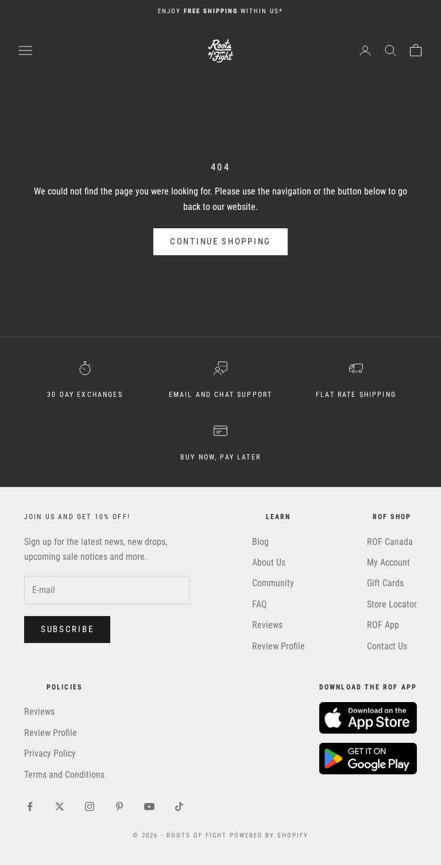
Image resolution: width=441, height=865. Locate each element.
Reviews (267, 624)
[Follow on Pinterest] (119, 806)
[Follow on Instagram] (89, 806)
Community (273, 583)
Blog (260, 541)
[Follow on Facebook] (30, 806)
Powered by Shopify (269, 835)
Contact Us (387, 646)
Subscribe (67, 629)
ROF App (383, 624)
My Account (388, 562)
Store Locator (392, 604)
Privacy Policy (50, 753)
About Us (268, 562)
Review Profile (278, 646)
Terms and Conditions (64, 774)
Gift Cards (385, 583)
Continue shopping (220, 241)
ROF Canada (390, 541)
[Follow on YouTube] (149, 806)
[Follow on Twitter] (59, 806)
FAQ (259, 604)
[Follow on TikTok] (179, 806)
